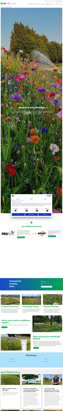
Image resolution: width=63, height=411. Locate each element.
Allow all (44, 214)
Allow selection (31, 214)
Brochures (42, 217)
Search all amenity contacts (46, 286)
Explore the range (21, 237)
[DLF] (3, 3)
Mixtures (15, 217)
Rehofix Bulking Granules (22, 217)
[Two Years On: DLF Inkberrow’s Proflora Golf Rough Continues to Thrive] (52, 379)
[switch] (26, 210)
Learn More (4, 327)
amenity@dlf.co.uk (46, 284)
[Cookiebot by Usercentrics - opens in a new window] (47, 196)
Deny (18, 214)
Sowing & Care (30, 217)
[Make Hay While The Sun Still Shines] (10, 379)
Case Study (37, 217)
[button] (58, 1)
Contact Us (47, 217)
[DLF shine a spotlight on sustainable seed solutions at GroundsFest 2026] (31, 379)
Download (45, 361)
